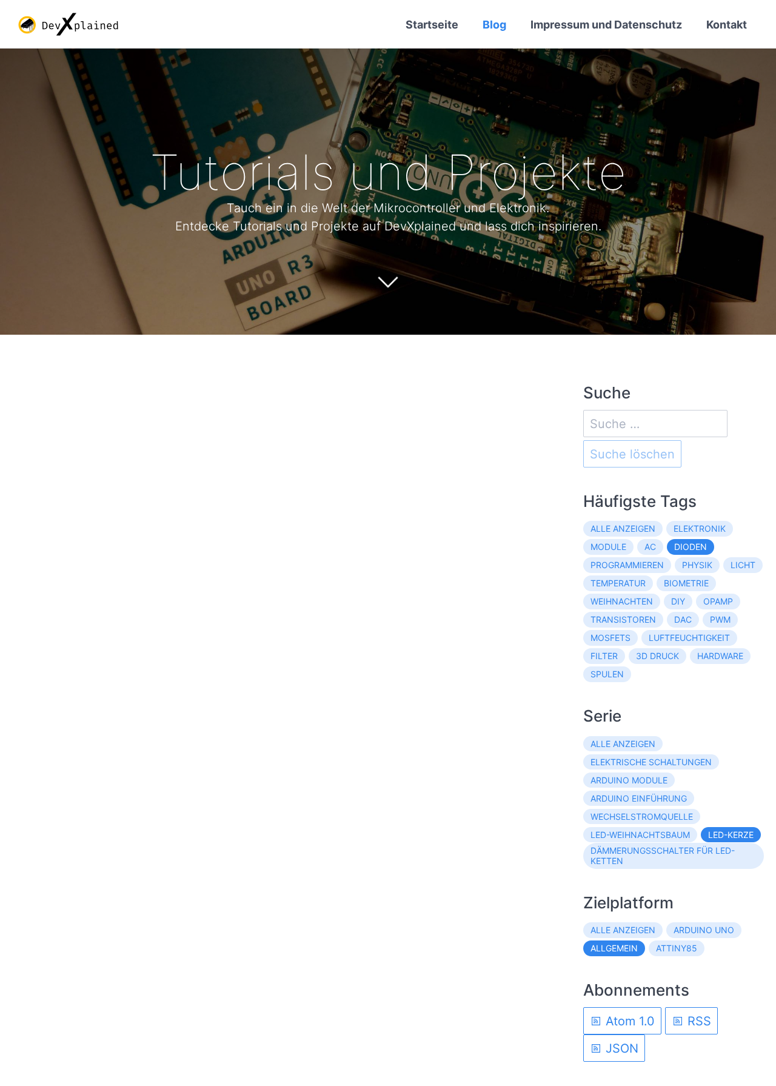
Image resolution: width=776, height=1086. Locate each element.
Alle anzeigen (622, 528)
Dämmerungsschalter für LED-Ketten (662, 855)
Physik (697, 565)
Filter (604, 656)
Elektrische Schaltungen (651, 762)
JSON (620, 1048)
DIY (678, 601)
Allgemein (614, 948)
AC (650, 546)
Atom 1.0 (628, 1021)
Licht (743, 565)
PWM (720, 619)
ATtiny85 (676, 948)
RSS (697, 1021)
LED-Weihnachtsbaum (640, 835)
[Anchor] (644, 172)
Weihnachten (621, 601)
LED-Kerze (731, 835)
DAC (683, 619)
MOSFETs (610, 637)
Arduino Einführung (638, 798)
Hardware (720, 656)
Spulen (607, 674)
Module (608, 546)
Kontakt (726, 24)
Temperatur (618, 583)
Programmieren (627, 565)
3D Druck (657, 656)
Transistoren (623, 619)
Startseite (432, 24)
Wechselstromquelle (641, 816)
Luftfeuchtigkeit (689, 637)
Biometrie (686, 583)
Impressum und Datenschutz (606, 24)
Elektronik (700, 528)
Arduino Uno (704, 930)
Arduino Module (628, 780)
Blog (494, 24)
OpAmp (718, 601)
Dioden (690, 546)
